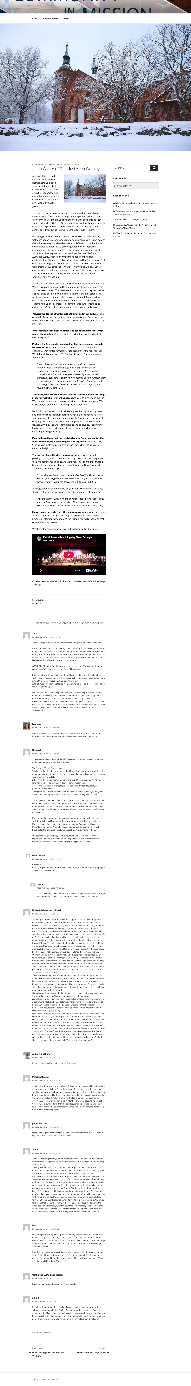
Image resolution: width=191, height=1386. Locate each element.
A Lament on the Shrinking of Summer (130, 219)
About (66, 18)
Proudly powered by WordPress (45, 1379)
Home (34, 18)
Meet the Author (50, 18)
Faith (39, 604)
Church (40, 600)
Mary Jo (36, 724)
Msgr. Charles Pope (68, 165)
